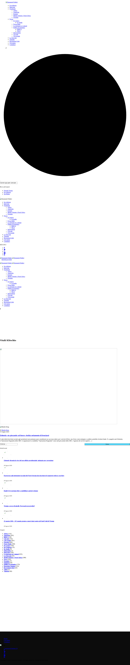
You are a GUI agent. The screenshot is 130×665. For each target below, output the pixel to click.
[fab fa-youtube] (5, 253)
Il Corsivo (16, 21)
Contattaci (13, 45)
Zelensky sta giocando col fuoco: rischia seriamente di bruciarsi (24, 435)
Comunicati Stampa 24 (11, 648)
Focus (11, 19)
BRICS (19, 29)
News (5, 559)
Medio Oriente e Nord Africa (22, 16)
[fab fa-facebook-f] (4, 248)
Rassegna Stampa (9, 566)
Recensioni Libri (15, 41)
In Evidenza (8, 547)
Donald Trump (8, 190)
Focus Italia (16, 24)
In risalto (19, 22)
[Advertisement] (65, 324)
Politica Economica (19, 27)
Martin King (5, 430)
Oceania (15, 17)
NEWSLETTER (7, 259)
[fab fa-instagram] (4, 251)
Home (6, 638)
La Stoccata (13, 38)
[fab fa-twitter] (4, 249)
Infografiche (17, 33)
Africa (15, 10)
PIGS (18, 31)
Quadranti (13, 9)
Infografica (7, 551)
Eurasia (15, 14)
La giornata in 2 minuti (20, 26)
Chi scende (16, 36)
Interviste (12, 7)
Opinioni (6, 563)
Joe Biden (7, 194)
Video (6, 569)
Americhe (16, 12)
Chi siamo (13, 43)
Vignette (12, 39)
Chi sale (15, 34)
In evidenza (13, 5)
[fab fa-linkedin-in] (4, 255)
